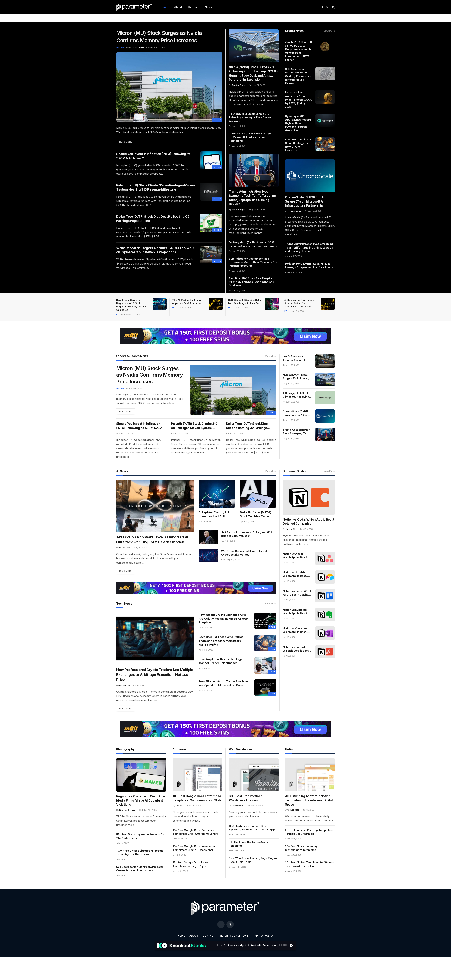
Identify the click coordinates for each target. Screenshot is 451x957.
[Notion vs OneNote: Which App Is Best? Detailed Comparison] (325, 633)
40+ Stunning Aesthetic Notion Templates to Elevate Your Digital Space (309, 800)
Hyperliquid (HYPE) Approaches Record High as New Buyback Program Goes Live (298, 123)
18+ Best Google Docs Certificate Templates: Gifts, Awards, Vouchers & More (197, 832)
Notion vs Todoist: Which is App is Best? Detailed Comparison (296, 649)
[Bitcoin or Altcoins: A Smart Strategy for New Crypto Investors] (325, 144)
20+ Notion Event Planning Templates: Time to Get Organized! (309, 831)
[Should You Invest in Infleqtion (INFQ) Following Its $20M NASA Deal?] (211, 160)
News (208, 6)
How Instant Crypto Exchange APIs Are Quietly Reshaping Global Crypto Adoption (223, 618)
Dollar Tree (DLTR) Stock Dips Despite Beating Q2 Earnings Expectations (152, 219)
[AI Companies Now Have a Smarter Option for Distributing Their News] (328, 304)
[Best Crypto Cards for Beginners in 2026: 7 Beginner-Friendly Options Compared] (160, 304)
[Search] (333, 7)
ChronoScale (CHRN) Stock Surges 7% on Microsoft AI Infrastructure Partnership (253, 137)
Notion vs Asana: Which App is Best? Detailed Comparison (296, 555)
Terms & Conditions (234, 935)
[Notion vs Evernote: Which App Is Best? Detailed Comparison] (325, 614)
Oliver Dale (124, 548)
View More (329, 31)
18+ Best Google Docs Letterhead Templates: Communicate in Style (197, 798)
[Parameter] (134, 7)
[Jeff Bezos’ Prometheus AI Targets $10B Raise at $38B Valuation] (208, 537)
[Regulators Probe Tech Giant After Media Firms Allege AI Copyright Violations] (141, 775)
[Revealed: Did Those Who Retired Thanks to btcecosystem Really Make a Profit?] (265, 643)
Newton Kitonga (127, 810)
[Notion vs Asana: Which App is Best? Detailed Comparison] (325, 558)
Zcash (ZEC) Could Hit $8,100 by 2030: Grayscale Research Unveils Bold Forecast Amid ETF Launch (298, 51)
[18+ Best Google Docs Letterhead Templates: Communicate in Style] (197, 774)
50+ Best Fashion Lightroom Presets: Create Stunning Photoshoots (139, 868)
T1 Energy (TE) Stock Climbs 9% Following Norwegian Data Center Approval (250, 117)
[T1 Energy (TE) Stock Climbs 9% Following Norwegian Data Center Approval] (325, 397)
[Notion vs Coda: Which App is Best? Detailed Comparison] (309, 497)
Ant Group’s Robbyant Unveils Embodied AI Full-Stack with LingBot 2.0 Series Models (152, 539)
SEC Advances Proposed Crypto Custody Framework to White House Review (298, 76)
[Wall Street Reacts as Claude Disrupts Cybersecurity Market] (208, 555)
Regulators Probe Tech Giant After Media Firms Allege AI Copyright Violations (141, 800)
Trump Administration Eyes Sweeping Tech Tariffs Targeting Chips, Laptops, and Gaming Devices (252, 198)
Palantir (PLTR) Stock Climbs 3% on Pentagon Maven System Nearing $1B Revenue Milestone (155, 187)
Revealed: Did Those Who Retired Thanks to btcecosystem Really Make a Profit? (221, 640)
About (178, 6)
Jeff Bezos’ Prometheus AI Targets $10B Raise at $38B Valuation (246, 534)
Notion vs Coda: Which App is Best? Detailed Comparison (308, 522)
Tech (272, 627)
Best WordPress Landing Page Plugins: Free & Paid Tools (253, 860)
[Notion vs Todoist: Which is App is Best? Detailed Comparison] (325, 651)
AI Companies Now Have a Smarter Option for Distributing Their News (299, 303)
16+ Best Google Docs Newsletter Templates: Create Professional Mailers (194, 848)
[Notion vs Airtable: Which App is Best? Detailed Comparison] (325, 577)
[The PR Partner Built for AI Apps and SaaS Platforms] (216, 304)
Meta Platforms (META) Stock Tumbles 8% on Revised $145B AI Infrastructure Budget (255, 514)
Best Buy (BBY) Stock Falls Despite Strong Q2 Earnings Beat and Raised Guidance (251, 282)
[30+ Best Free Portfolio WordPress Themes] (254, 774)
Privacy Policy (263, 935)
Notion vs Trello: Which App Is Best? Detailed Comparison (297, 593)
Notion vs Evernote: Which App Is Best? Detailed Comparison (296, 611)
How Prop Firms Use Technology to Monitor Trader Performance (222, 661)
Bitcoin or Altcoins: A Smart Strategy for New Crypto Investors (298, 145)
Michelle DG (125, 685)
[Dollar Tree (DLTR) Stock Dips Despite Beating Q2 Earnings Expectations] (211, 223)
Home (164, 6)
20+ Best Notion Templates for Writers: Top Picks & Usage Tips (309, 864)
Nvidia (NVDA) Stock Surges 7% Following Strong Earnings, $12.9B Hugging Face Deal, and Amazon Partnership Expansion (253, 73)
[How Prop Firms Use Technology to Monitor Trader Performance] (265, 665)
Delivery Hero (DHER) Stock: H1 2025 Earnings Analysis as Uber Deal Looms (253, 244)
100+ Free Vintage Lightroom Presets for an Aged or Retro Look (139, 852)
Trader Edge (137, 47)
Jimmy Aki (291, 529)
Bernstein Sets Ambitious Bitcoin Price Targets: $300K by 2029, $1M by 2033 (298, 99)
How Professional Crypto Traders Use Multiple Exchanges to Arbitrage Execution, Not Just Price (154, 675)
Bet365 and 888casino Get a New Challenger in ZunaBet (244, 302)
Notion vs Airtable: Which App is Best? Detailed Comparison (296, 574)
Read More (125, 142)
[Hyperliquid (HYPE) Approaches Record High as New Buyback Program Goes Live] (325, 120)
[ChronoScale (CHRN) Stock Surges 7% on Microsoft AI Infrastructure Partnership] (310, 175)
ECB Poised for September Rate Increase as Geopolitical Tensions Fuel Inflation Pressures (253, 262)
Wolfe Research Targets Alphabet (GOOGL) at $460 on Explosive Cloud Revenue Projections (155, 250)
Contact (193, 6)
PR (117, 314)
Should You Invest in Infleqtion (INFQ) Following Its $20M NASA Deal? (153, 156)
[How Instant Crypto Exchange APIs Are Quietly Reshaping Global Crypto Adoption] (265, 621)
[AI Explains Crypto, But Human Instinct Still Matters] (217, 494)
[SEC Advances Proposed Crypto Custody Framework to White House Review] (325, 73)
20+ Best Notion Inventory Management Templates (301, 848)
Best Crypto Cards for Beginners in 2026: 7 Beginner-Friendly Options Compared (131, 305)
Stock (120, 47)
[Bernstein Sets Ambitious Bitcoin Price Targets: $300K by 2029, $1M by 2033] (325, 97)
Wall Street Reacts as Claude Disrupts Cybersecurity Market (244, 552)
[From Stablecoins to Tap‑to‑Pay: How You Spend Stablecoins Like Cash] (265, 687)
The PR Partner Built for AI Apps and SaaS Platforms (187, 302)
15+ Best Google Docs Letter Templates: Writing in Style (191, 864)
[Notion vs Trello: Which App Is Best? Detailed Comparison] (325, 595)
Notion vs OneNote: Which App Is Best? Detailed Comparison (296, 630)
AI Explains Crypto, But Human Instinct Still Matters (214, 514)
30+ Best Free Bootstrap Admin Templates (248, 843)
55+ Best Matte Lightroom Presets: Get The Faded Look (140, 836)
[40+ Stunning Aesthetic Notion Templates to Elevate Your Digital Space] (310, 774)
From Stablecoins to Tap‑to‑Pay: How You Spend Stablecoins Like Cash (223, 683)
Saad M (179, 806)
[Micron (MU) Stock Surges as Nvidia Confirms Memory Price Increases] (169, 87)
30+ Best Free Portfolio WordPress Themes (245, 798)
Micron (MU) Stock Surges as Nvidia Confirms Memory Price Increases (159, 37)
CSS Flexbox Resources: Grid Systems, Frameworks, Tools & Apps (252, 827)
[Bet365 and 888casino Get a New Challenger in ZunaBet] (272, 304)
